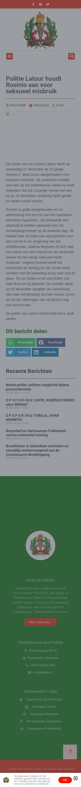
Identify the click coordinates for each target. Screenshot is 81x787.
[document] (40, 393)
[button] (75, 778)
